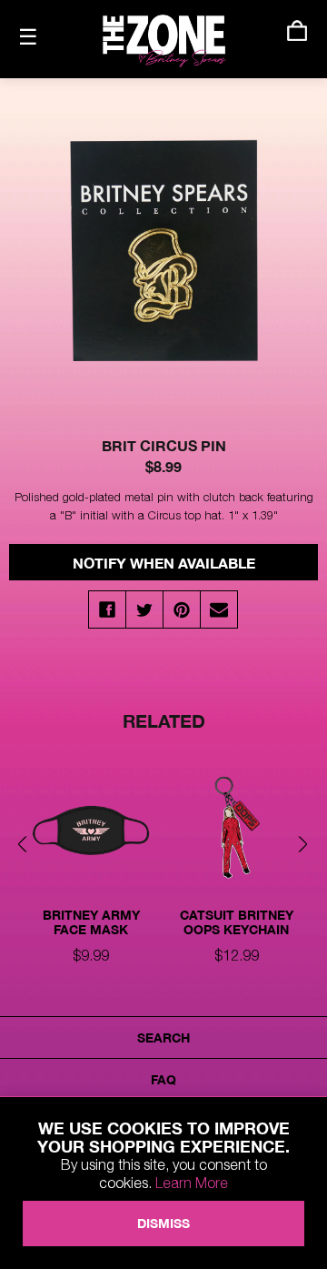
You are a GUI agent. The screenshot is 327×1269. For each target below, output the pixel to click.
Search (163, 1037)
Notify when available (164, 562)
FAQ (163, 1079)
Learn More (191, 1182)
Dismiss (163, 1223)
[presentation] (27, 845)
